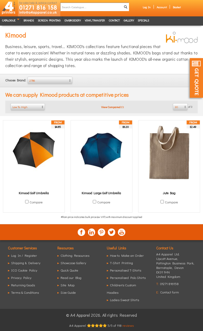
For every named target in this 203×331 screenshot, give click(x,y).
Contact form (169, 292)
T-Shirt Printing (121, 262)
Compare (36, 202)
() (112, 107)
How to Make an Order (127, 255)
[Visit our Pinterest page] (101, 232)
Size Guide (68, 292)
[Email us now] (39, 13)
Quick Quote (69, 270)
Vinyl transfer (95, 20)
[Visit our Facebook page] (81, 232)
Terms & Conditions (25, 292)
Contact (114, 20)
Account (162, 7)
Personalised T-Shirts (125, 270)
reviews (128, 325)
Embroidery (72, 20)
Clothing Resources (75, 255)
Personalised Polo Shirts (128, 277)
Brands (29, 20)
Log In (147, 7)
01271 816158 (169, 283)
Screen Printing (49, 20)
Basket (177, 7)
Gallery (129, 20)
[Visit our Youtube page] (122, 232)
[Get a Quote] (196, 78)
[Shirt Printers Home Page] (9, 8)
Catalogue (9, 20)
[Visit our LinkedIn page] (91, 232)
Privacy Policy (21, 277)
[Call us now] (39, 5)
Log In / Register (24, 255)
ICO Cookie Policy (24, 270)
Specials (143, 20)
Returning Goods (23, 285)
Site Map (68, 285)
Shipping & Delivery (25, 262)
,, (175, 267)
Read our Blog (71, 277)
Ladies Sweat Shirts (124, 299)
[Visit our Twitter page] (112, 232)
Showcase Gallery (73, 262)
